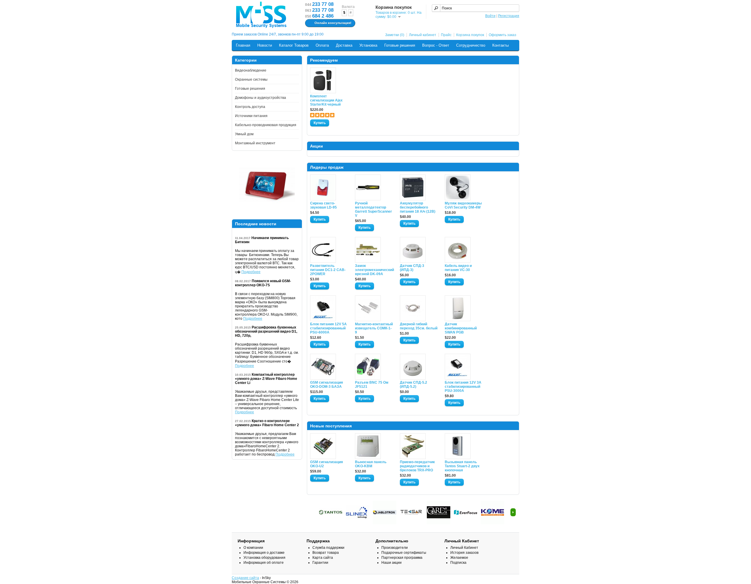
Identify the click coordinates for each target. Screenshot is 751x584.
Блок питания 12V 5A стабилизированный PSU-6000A (328, 328)
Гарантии (320, 563)
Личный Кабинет (464, 548)
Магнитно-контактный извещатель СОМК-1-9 (374, 328)
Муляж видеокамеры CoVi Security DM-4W (463, 205)
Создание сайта (245, 578)
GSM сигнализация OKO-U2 (326, 464)
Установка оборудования (264, 558)
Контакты (500, 45)
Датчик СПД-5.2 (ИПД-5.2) (413, 384)
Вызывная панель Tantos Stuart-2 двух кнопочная (462, 466)
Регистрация (508, 16)
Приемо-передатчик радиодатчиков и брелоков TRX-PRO (417, 466)
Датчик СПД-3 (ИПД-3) (412, 268)
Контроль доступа (250, 107)
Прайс (446, 35)
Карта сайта (322, 558)
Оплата (322, 45)
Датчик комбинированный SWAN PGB (461, 328)
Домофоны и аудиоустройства (260, 98)
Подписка (458, 563)
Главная (243, 45)
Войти (490, 16)
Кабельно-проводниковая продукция (265, 125)
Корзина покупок (470, 35)
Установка (368, 45)
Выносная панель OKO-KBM (370, 464)
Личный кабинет (422, 35)
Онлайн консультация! (332, 23)
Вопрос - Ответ (435, 45)
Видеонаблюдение (250, 70)
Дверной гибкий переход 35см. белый (418, 326)
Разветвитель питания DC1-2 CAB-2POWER (328, 270)
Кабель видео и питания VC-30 (458, 268)
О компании (253, 548)
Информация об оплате (263, 563)
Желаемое (459, 558)
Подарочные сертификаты (403, 553)
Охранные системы (251, 79)
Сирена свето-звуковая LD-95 (323, 205)
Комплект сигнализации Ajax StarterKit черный (326, 100)
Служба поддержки (328, 548)
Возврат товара (325, 553)
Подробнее (251, 272)
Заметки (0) (394, 35)
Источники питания (251, 116)
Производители (394, 548)
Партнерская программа (401, 558)
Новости (264, 45)
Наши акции (391, 563)
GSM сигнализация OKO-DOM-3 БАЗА (326, 384)
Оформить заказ (502, 35)
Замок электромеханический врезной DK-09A (374, 270)
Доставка (344, 45)
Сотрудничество (470, 45)
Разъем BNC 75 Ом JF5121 (371, 384)
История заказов (464, 553)
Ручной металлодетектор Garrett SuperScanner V (373, 209)
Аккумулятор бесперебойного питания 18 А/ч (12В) (417, 207)
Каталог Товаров (294, 45)
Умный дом (244, 134)
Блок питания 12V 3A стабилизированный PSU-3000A (463, 386)
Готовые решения (399, 45)
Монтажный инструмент (255, 143)
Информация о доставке (264, 553)
